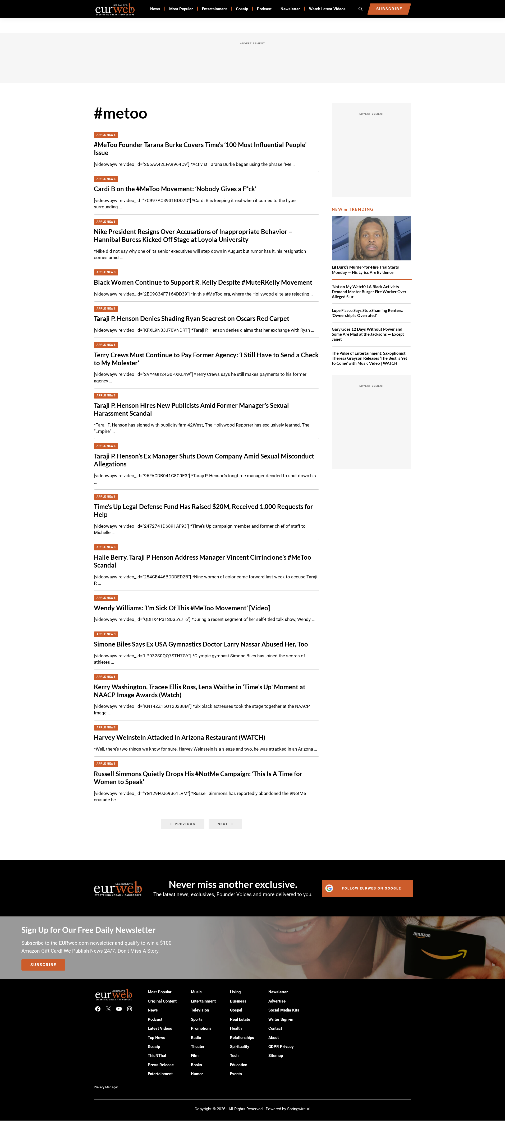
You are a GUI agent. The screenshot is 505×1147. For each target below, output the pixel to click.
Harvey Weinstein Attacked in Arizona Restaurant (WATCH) (179, 737)
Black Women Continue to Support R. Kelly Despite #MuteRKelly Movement (203, 282)
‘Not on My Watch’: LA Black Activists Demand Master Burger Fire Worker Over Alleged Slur (369, 291)
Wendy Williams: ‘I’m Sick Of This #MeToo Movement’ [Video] (182, 608)
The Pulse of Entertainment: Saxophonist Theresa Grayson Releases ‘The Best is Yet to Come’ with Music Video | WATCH (369, 358)
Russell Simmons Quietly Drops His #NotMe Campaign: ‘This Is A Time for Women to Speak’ (198, 777)
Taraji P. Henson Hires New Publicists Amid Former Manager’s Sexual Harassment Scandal (191, 409)
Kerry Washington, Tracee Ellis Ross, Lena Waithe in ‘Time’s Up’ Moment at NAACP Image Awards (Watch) (199, 691)
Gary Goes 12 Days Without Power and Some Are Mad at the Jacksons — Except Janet (368, 334)
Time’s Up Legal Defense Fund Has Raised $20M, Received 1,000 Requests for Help (203, 510)
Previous (185, 824)
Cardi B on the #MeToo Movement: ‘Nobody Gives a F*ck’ (175, 189)
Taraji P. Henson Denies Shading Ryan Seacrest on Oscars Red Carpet (191, 318)
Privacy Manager (106, 1087)
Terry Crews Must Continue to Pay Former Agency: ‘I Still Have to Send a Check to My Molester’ (206, 359)
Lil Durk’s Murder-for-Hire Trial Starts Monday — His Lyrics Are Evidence (365, 269)
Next (223, 824)
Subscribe (43, 964)
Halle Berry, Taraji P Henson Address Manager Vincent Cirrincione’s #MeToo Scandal (202, 561)
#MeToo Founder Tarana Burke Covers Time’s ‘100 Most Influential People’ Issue (200, 148)
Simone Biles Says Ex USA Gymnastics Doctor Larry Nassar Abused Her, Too (201, 644)
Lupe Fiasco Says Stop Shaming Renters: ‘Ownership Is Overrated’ (367, 313)
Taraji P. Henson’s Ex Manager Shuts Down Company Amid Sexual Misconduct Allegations (204, 460)
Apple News (106, 135)
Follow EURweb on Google (371, 888)
